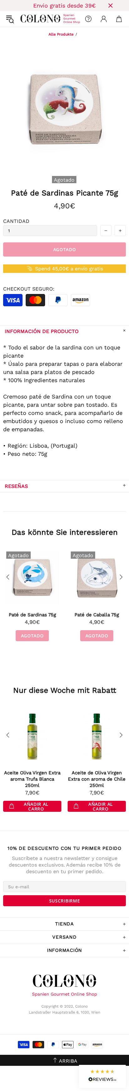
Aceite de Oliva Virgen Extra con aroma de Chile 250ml (97, 779)
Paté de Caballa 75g (97, 615)
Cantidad (16, 221)
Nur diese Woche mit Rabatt (64, 690)
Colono (25, 19)
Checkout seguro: (28, 289)
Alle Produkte (61, 34)
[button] (102, 1076)
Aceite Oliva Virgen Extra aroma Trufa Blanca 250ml (32, 779)
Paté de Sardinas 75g (32, 615)
